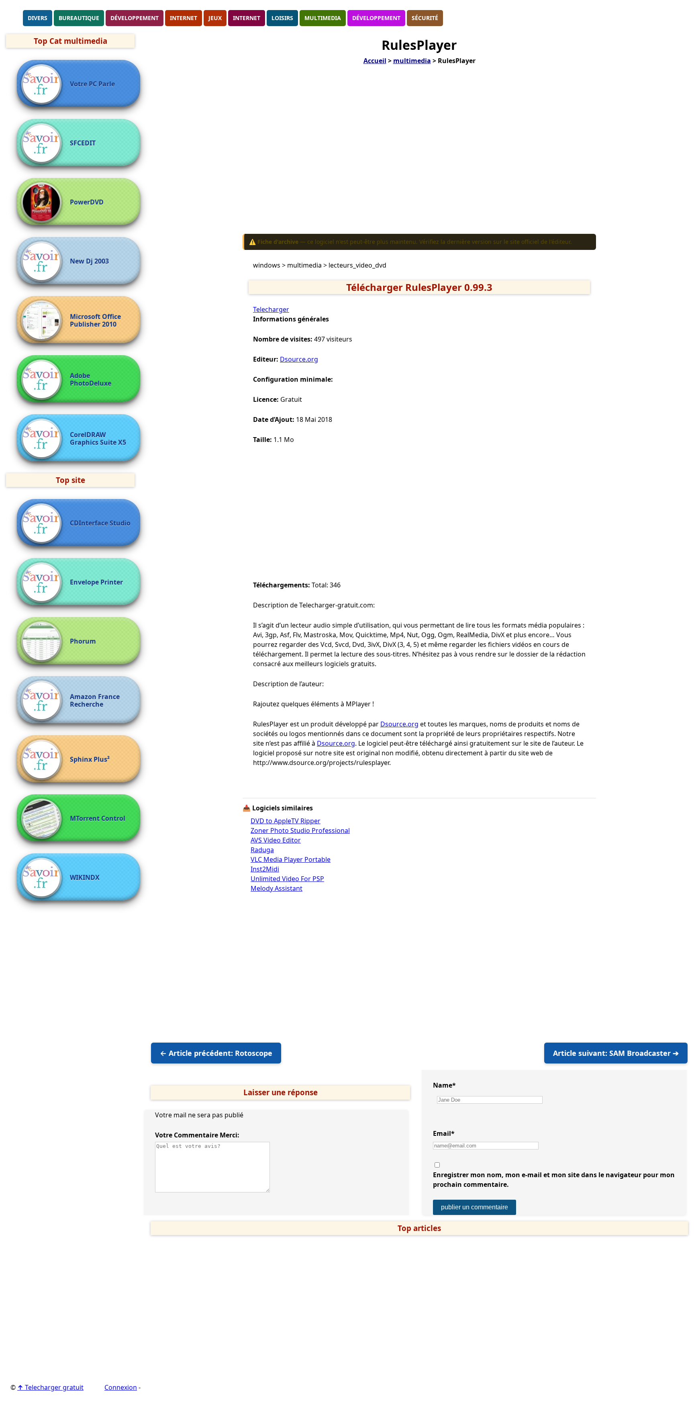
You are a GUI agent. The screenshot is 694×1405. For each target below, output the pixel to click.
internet (183, 18)
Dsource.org (299, 359)
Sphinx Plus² (90, 759)
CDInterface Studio (100, 523)
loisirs (282, 18)
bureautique (79, 18)
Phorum (83, 641)
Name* (444, 1085)
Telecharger (271, 309)
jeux (215, 18)
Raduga (262, 849)
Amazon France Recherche (95, 700)
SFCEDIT (83, 143)
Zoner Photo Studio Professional (300, 830)
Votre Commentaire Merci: (197, 1135)
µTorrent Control (97, 818)
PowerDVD (87, 202)
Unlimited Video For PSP (287, 878)
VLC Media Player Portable (291, 859)
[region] (419, 155)
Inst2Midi (265, 869)
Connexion (120, 1387)
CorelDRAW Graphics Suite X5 (98, 438)
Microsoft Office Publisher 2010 (95, 320)
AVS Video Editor (276, 840)
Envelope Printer (96, 582)
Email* (444, 1133)
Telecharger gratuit (50, 1387)
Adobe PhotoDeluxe (90, 379)
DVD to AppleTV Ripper (285, 820)
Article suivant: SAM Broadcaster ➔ (616, 1053)
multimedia (322, 18)
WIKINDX (85, 877)
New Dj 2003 (89, 261)
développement (134, 18)
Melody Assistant (276, 888)
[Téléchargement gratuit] (14, 17)
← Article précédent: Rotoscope (216, 1053)
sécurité (425, 18)
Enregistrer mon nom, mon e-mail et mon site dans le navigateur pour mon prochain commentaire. (554, 1179)
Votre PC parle (92, 84)
